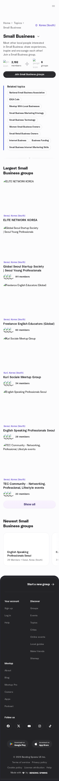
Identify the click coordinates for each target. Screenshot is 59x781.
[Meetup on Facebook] (8, 726)
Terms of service (21, 762)
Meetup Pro (11, 685)
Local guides (37, 644)
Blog (7, 678)
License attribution (34, 768)
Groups (34, 608)
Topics (18, 23)
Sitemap (34, 658)
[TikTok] (50, 726)
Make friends (37, 651)
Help (7, 623)
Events (34, 615)
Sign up (9, 608)
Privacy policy (39, 762)
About (8, 670)
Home (6, 23)
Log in (8, 615)
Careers (9, 692)
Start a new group (38, 584)
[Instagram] (39, 726)
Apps (7, 699)
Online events (37, 637)
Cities (33, 630)
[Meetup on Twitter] (18, 726)
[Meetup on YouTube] (29, 726)
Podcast (9, 706)
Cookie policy (14, 768)
